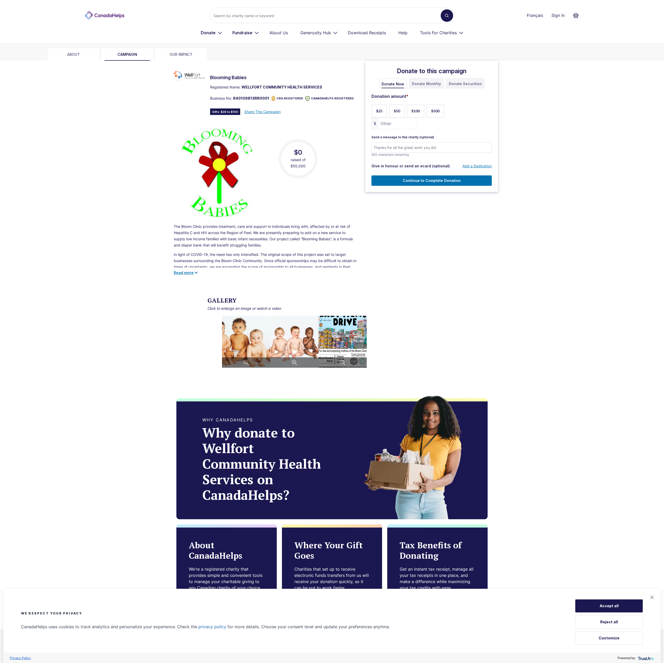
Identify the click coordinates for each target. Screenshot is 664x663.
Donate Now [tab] (393, 84)
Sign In (558, 15)
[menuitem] (211, 33)
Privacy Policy (20, 658)
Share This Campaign (262, 112)
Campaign (127, 54)
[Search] (447, 15)
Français (535, 15)
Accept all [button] (609, 606)
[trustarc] (645, 658)
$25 (379, 111)
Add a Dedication (477, 166)
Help (402, 32)
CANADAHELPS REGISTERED (332, 98)
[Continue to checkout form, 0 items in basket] (577, 15)
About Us (278, 32)
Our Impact (181, 54)
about (73, 54)
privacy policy (212, 626)
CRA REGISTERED (289, 98)
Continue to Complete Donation (432, 180)
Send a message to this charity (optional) (402, 137)
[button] (652, 597)
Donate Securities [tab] (465, 83)
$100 (415, 111)
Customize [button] (609, 638)
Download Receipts (367, 32)
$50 (397, 111)
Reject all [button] (609, 622)
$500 (435, 111)
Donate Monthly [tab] (426, 83)
